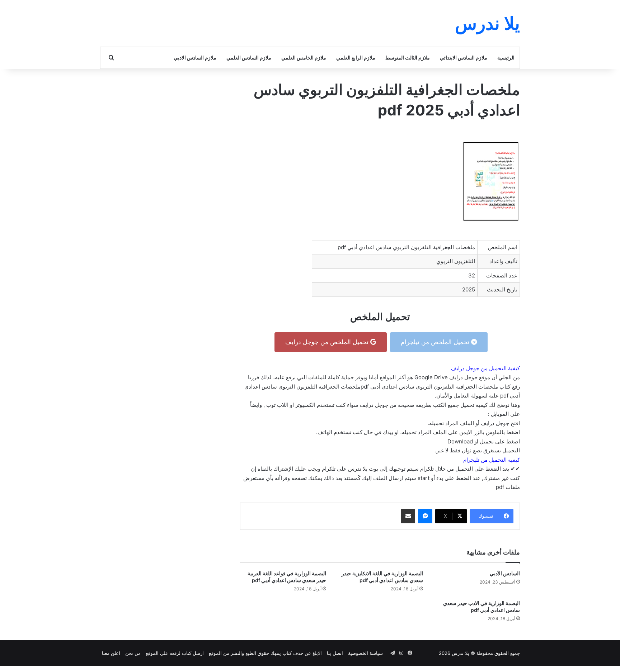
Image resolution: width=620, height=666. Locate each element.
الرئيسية (506, 57)
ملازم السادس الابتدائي (463, 57)
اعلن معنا (111, 653)
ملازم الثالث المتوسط (407, 57)
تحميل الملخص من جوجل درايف (327, 342)
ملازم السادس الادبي (195, 57)
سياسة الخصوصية (365, 653)
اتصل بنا (335, 653)
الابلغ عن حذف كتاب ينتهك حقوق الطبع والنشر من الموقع (265, 653)
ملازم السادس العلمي (248, 57)
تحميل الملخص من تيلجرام (436, 342)
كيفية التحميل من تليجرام (491, 459)
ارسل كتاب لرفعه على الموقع (175, 653)
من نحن (133, 653)
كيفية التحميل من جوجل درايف (485, 368)
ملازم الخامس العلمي (303, 57)
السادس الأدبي (505, 573)
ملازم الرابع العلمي (355, 57)
